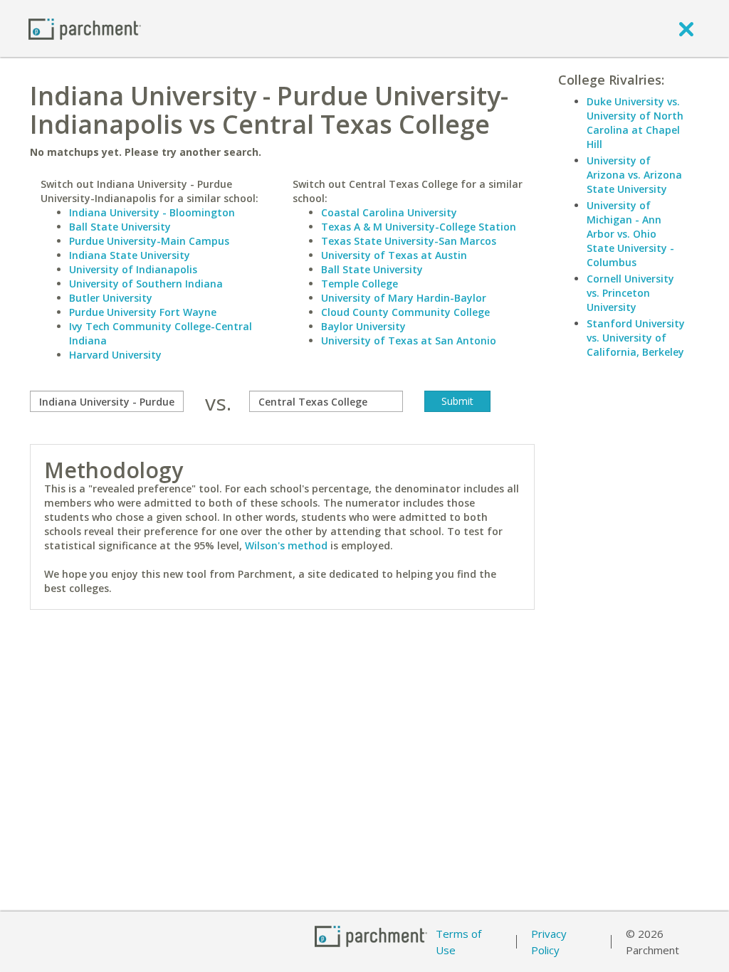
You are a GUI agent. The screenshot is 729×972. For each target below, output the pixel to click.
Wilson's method (286, 545)
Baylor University (363, 326)
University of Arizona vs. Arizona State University (634, 175)
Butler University (110, 298)
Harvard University (115, 354)
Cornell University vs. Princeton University (630, 293)
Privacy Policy (549, 941)
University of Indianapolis (133, 269)
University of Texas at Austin (394, 255)
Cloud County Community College (405, 312)
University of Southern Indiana (146, 283)
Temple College (359, 283)
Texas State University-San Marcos (408, 241)
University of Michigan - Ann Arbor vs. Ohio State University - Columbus (630, 234)
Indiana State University (129, 255)
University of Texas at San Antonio (408, 340)
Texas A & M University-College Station (418, 226)
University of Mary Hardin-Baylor (403, 298)
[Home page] (84, 28)
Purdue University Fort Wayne (142, 312)
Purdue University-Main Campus (149, 241)
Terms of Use (458, 941)
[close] (686, 28)
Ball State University (120, 226)
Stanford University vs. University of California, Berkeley (636, 338)
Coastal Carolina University (389, 212)
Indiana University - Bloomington (152, 212)
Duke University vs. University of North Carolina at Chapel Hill (635, 123)
